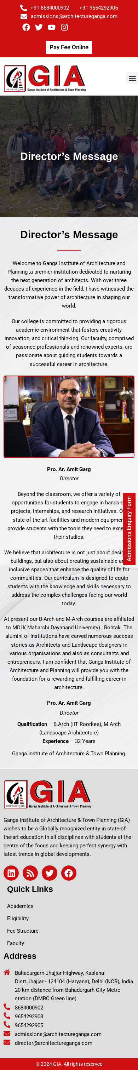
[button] (132, 78)
